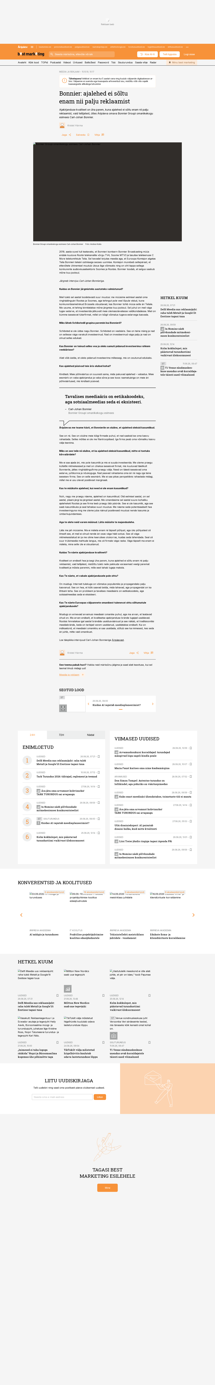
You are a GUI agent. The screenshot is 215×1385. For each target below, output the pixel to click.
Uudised (41, 756)
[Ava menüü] (32, 47)
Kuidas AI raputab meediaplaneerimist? (117, 705)
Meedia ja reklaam (69, 674)
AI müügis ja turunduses (44, 934)
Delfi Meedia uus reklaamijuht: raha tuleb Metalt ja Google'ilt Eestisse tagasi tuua (178, 313)
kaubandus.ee (45, 47)
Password (103, 62)
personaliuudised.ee (63, 47)
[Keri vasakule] (88, 704)
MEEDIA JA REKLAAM (69, 71)
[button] (62, 1097)
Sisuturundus (125, 62)
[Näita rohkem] (187, 47)
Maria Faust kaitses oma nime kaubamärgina (142, 768)
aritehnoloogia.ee (117, 47)
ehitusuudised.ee (175, 47)
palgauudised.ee (82, 47)
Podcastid (55, 62)
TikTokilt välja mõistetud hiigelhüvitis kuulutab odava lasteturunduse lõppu (81, 1053)
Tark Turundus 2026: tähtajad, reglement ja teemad (67, 776)
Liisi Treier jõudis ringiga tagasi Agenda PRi (145, 841)
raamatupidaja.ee (99, 47)
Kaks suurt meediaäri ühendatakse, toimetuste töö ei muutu (155, 796)
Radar (153, 62)
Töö (113, 62)
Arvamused (121, 776)
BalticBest (90, 62)
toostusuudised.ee (136, 47)
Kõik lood (34, 62)
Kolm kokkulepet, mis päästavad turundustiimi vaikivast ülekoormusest (175, 352)
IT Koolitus (76, 930)
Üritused (77, 62)
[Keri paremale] (153, 704)
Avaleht (22, 62)
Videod (67, 62)
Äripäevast (118, 640)
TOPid (44, 62)
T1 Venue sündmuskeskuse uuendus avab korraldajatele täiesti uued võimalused (178, 371)
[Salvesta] (98, 756)
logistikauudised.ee (156, 47)
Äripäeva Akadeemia (40, 930)
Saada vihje (141, 62)
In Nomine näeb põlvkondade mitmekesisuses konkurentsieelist (175, 332)
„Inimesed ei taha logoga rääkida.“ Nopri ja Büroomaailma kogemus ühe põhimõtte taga (37, 1053)
